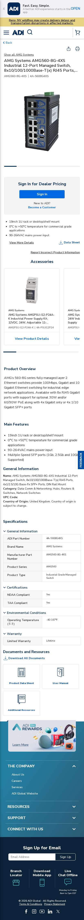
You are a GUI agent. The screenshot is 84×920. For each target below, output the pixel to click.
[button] (81, 460)
